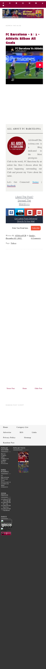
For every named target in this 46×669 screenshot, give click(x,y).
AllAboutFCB (20, 235)
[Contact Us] (3, 6)
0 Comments (36, 238)
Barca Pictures (4, 462)
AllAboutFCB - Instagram (6, 500)
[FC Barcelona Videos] (36, 3)
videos (13, 243)
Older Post (38, 388)
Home (25, 388)
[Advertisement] (26, 102)
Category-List (22, 427)
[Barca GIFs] (23, 3)
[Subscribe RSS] (16, 3)
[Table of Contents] (42, 3)
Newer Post (11, 388)
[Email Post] (22, 238)
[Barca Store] (10, 3)
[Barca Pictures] (29, 3)
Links (34, 432)
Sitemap (27, 438)
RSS (21, 432)
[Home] (3, 3)
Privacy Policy (9, 438)
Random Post (8, 443)
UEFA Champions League (5, 458)
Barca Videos (3, 454)
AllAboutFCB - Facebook (6, 509)
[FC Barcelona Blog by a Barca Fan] (23, 18)
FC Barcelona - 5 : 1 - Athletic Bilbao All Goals (22, 38)
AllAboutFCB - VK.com (6, 503)
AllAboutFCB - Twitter (6, 506)
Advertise (7, 432)
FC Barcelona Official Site (5, 478)
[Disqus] (24, 284)
